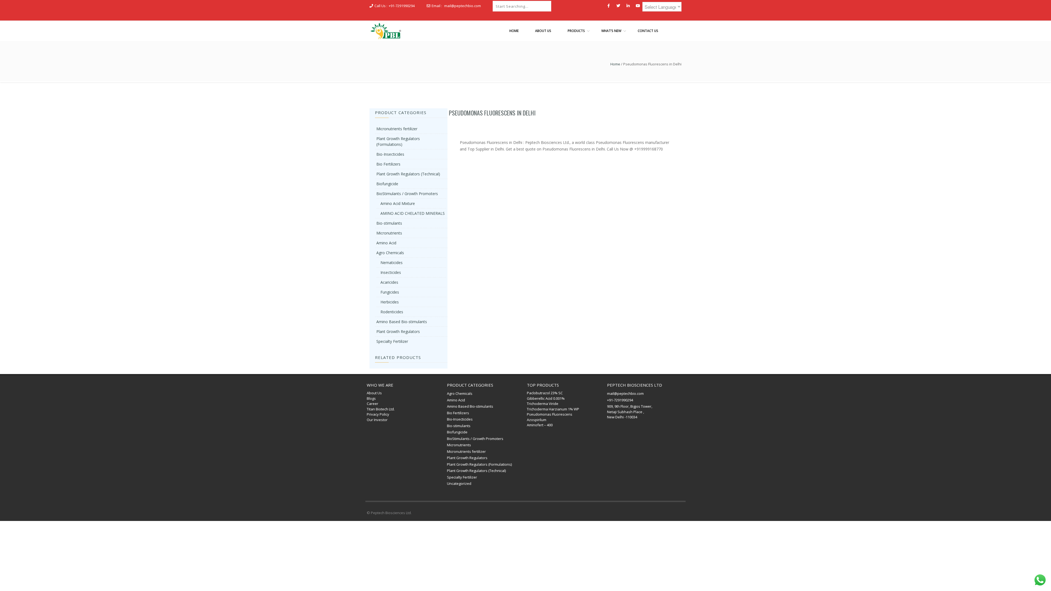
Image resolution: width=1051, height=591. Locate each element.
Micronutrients (389, 233)
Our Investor (377, 419)
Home (615, 64)
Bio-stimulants (389, 223)
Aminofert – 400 (540, 424)
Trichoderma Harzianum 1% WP (553, 409)
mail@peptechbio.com (462, 5)
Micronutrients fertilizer (396, 128)
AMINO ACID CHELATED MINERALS (412, 213)
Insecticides (390, 272)
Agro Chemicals (390, 252)
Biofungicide (387, 183)
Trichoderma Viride (542, 403)
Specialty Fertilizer (392, 341)
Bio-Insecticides (390, 154)
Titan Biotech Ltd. (381, 409)
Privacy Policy (378, 414)
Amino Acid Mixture (397, 203)
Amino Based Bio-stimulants (401, 321)
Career (372, 403)
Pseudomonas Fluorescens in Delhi (492, 112)
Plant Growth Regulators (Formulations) (479, 464)
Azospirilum (536, 419)
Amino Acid (386, 242)
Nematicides (391, 262)
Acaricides (389, 282)
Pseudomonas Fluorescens (549, 414)
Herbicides (389, 302)
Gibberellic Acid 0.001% (546, 398)
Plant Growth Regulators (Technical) (408, 173)
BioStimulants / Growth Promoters (407, 193)
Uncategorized (459, 483)
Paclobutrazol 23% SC (545, 392)
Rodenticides (391, 311)
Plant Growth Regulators (398, 331)
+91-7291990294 (402, 5)
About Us (374, 392)
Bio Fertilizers (388, 164)
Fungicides (389, 292)
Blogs (371, 398)
